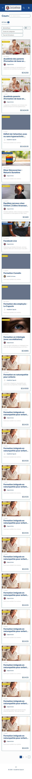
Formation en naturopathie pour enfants (15, 375)
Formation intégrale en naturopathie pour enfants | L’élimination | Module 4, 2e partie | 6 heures (15, 413)
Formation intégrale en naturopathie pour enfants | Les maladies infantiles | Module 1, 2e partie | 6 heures (15, 630)
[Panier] (29, 8)
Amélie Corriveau (11, 276)
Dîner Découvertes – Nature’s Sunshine (12, 171)
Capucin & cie (10, 64)
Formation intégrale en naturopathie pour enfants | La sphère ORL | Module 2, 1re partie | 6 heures (15, 521)
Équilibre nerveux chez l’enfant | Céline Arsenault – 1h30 (15, 204)
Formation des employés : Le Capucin (15, 305)
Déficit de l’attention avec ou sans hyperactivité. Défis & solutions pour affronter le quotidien (15, 135)
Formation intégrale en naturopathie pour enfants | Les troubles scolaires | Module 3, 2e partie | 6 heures (15, 702)
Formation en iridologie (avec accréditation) (14, 338)
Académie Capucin (11, 139)
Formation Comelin (12, 273)
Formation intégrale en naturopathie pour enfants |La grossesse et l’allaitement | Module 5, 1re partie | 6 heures (16, 737)
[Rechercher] (24, 8)
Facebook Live (10, 241)
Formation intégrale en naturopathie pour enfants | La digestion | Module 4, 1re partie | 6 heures (15, 449)
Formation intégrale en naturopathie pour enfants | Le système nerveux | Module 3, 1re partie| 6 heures (15, 558)
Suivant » (29, 757)
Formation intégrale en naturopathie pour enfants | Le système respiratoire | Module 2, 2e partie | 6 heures (15, 594)
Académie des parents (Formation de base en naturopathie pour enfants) (13, 60)
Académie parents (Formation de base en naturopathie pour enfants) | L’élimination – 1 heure (15, 97)
